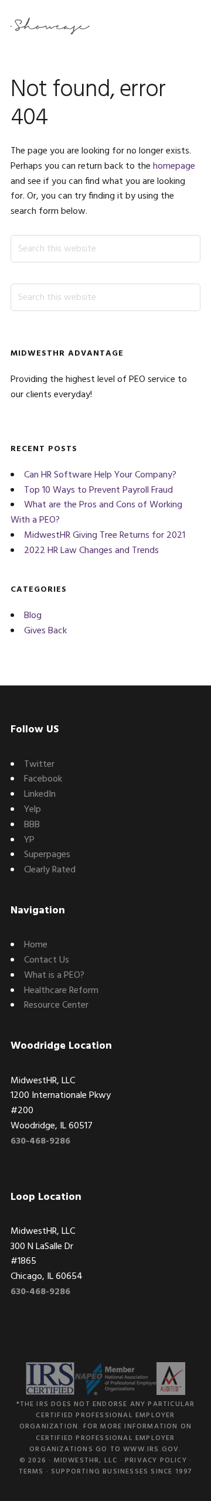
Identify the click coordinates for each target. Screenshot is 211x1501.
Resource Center (56, 1005)
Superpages (47, 854)
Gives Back (45, 631)
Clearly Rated (50, 870)
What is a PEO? (54, 975)
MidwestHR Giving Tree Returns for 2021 (104, 535)
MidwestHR (52, 26)
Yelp (32, 809)
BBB (32, 825)
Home (35, 945)
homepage (174, 166)
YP (29, 840)
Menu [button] (186, 26)
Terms (31, 1472)
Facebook (43, 779)
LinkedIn (40, 794)
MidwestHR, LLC (86, 1460)
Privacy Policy (156, 1460)
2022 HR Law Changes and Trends (91, 550)
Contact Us (46, 960)
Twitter (39, 764)
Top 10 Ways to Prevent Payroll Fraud (98, 490)
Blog (33, 615)
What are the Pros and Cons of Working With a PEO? (96, 512)
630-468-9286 (40, 1141)
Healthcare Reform (61, 990)
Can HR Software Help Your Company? (100, 475)
